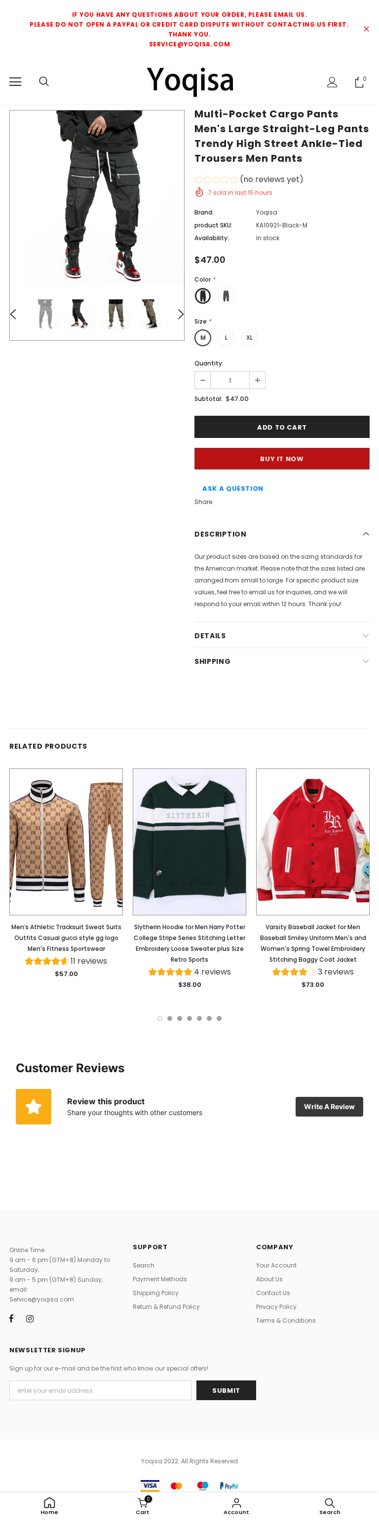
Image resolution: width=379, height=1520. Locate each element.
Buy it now (282, 459)
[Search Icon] (44, 82)
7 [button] (219, 1018)
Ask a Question (233, 488)
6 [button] (209, 1018)
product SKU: (213, 225)
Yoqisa (266, 212)
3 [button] (179, 1018)
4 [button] (189, 1018)
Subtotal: (208, 399)
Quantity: (209, 363)
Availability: (211, 238)
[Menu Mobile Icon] (15, 82)
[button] (248, 181)
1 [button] (159, 1018)
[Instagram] (29, 1318)
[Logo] (189, 81)
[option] (97, 197)
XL (249, 337)
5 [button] (199, 1018)
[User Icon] (332, 82)
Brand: (204, 212)
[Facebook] (11, 1318)
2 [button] (169, 1018)
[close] (366, 30)
